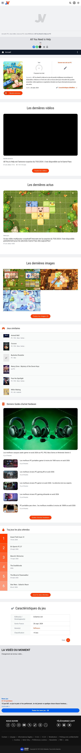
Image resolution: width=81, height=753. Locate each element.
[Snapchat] (46, 725)
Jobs (66, 740)
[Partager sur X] (40, 47)
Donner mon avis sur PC (65, 62)
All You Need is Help (40, 39)
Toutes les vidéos (40, 171)
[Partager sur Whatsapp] (37, 47)
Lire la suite (5, 706)
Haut (63, 640)
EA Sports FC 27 (16, 547)
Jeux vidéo (13, 34)
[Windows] (69, 725)
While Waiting (16, 390)
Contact (4, 737)
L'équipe (13, 737)
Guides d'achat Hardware (40, 518)
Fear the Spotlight (17, 378)
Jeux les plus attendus (40, 595)
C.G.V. (44, 737)
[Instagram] (19, 725)
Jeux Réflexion (29, 34)
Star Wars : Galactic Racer (19, 585)
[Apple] (64, 725)
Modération (53, 737)
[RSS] (29, 725)
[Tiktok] (35, 725)
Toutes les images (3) (40, 316)
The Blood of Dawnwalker (19, 575)
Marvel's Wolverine (17, 556)
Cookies (17, 740)
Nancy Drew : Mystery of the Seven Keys (25, 367)
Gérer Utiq (26, 740)
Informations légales (25, 737)
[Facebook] (8, 725)
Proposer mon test (39, 73)
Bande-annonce (15, 93)
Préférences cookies (39, 740)
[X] (13, 725)
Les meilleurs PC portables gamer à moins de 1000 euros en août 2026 (45, 460)
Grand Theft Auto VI (17, 537)
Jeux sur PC (20, 34)
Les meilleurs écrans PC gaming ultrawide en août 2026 (39, 494)
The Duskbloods (16, 566)
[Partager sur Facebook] (34, 47)
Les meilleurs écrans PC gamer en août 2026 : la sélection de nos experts (46, 483)
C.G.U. (37, 737)
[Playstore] (59, 725)
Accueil (4, 34)
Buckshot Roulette (17, 355)
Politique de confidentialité (68, 737)
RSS (61, 740)
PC (8, 34)
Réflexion (36, 628)
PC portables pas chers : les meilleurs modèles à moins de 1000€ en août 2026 (47, 505)
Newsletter (53, 740)
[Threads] (40, 725)
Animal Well (15, 335)
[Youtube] (24, 725)
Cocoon (14, 344)
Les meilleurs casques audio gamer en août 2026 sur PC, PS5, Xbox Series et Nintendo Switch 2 (37, 453)
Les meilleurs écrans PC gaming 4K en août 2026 (37, 472)
